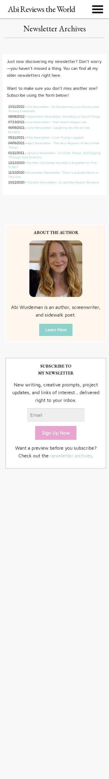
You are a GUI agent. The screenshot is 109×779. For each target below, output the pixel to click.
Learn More (56, 329)
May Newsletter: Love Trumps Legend (55, 137)
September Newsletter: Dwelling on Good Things (63, 116)
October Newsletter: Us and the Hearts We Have (63, 182)
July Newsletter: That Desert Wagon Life (57, 122)
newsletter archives (71, 455)
